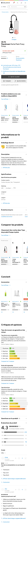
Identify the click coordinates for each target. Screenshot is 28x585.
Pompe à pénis (5, 12)
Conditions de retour (6, 216)
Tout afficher (5, 99)
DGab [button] (6, 457)
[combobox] (3, 452)
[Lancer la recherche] (9, 6)
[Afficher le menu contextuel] (16, 458)
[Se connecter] (17, 2)
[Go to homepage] (5, 2)
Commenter (6, 482)
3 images (14, 39)
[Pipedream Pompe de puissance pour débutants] (16, 113)
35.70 (3, 42)
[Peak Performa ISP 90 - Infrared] (16, 252)
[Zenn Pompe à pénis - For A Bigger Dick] (5, 113)
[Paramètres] (13, 3)
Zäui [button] (6, 489)
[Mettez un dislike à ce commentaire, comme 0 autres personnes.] (25, 458)
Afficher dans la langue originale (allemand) (14, 478)
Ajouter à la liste (21, 81)
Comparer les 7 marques (7, 361)
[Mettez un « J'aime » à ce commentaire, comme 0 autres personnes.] (19, 458)
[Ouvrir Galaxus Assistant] (21, 3)
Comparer (8, 81)
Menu (4, 6)
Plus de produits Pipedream (20, 58)
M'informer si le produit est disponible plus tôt (14, 72)
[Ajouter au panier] (2, 312)
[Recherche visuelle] (25, 6)
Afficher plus (6, 167)
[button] (14, 67)
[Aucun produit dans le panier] (25, 3)
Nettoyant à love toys (5, 301)
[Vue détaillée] (14, 353)
